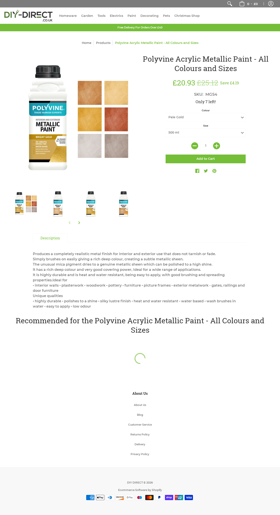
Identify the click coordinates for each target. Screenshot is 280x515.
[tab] (50, 238)
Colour (206, 110)
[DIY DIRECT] (28, 16)
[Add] (216, 145)
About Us (140, 405)
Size (205, 125)
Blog (140, 414)
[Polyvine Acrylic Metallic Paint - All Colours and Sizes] (25, 204)
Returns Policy (140, 434)
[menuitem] (229, 3)
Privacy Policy (140, 454)
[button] (248, 3)
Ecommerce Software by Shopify (140, 490)
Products (103, 43)
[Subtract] (194, 145)
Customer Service (140, 424)
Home (86, 43)
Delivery (140, 444)
